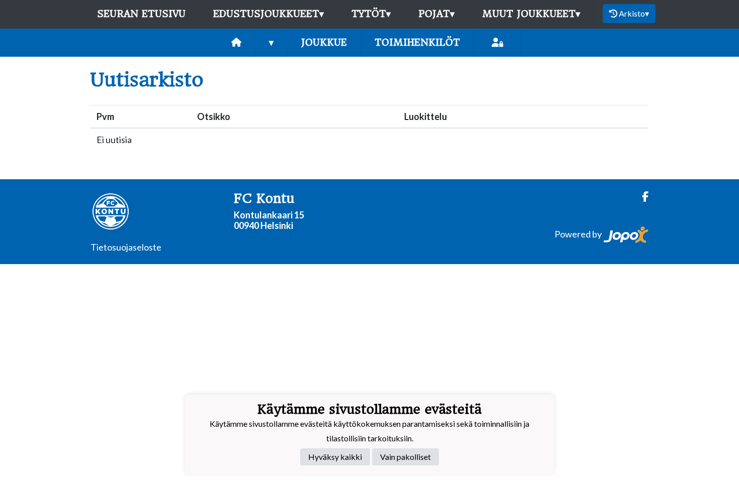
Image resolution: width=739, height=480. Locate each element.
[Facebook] (641, 196)
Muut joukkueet (531, 14)
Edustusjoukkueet (268, 14)
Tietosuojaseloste (125, 247)
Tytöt (371, 14)
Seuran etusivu (141, 14)
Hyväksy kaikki (335, 456)
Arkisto (634, 13)
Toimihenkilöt (417, 42)
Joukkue (324, 42)
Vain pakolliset (405, 456)
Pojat (436, 14)
